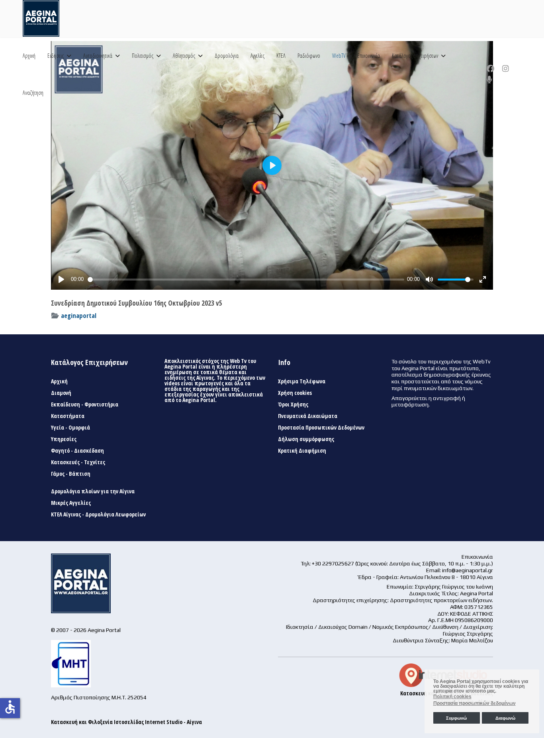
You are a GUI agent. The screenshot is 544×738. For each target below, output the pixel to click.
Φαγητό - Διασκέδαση (77, 450)
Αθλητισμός (184, 55)
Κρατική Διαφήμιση (302, 450)
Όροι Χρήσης (293, 404)
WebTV (338, 55)
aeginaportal (78, 315)
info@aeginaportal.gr (467, 570)
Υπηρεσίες (63, 439)
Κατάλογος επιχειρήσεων (415, 55)
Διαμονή (61, 393)
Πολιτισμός (142, 55)
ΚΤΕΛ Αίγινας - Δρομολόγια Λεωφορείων (98, 514)
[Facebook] (490, 68)
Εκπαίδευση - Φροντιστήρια (84, 404)
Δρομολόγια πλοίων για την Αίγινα (93, 491)
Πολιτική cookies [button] (452, 696)
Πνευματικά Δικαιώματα (307, 416)
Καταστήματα (67, 416)
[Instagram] (505, 68)
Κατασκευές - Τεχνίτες (78, 462)
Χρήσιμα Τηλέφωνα (301, 381)
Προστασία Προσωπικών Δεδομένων (321, 427)
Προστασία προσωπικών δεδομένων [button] (474, 703)
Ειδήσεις (55, 55)
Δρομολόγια (227, 55)
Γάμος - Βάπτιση (70, 474)
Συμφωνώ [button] (456, 718)
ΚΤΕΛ (281, 55)
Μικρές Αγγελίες (71, 503)
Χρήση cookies (295, 393)
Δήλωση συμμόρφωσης (306, 439)
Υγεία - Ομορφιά (70, 427)
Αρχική (29, 55)
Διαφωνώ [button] (505, 718)
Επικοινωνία (368, 55)
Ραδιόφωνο (308, 55)
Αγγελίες (257, 55)
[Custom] (489, 80)
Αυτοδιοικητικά (97, 55)
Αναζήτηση (33, 92)
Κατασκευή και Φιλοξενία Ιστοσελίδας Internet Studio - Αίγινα (126, 722)
